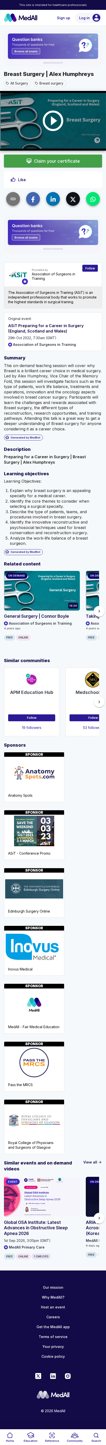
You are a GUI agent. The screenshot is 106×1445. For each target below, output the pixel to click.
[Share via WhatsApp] (93, 199)
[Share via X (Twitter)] (73, 199)
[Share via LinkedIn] (53, 199)
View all (92, 1162)
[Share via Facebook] (33, 199)
